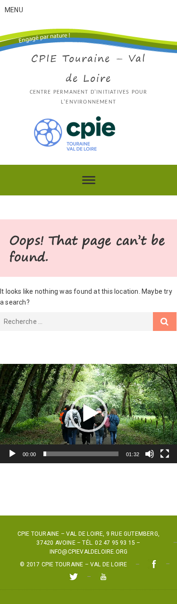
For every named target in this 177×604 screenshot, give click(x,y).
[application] (88, 413)
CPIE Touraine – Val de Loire (88, 68)
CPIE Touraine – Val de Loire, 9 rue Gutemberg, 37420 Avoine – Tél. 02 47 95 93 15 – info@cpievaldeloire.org (88, 543)
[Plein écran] (164, 454)
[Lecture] (12, 454)
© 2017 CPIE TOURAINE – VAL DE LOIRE (73, 564)
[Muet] (149, 454)
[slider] (80, 453)
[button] (89, 413)
